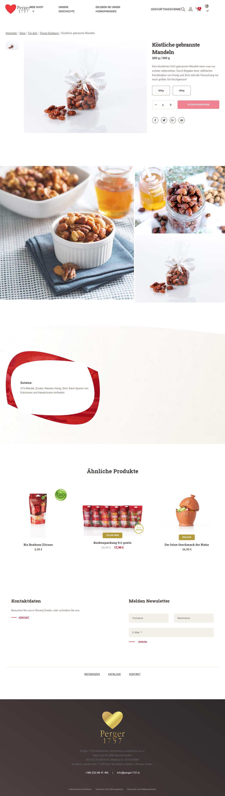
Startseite (11, 33)
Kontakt (24, 617)
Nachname (184, 618)
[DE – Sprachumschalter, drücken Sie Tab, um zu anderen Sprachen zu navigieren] (212, 9)
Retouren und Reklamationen (141, 789)
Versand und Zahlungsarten (109, 789)
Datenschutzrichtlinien (80, 789)
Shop (22, 33)
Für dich (32, 33)
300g (181, 90)
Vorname (137, 618)
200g (161, 90)
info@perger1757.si (128, 772)
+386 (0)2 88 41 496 (96, 772)
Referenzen (92, 674)
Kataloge (114, 674)
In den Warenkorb (198, 104)
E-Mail (137, 632)
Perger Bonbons (49, 33)
